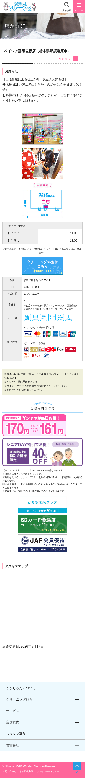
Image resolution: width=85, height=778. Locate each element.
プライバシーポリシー (48, 771)
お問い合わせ (9, 771)
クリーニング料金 (19, 699)
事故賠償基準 (26, 771)
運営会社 (12, 745)
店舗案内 (12, 722)
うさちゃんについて (21, 688)
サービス (12, 711)
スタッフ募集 (16, 733)
